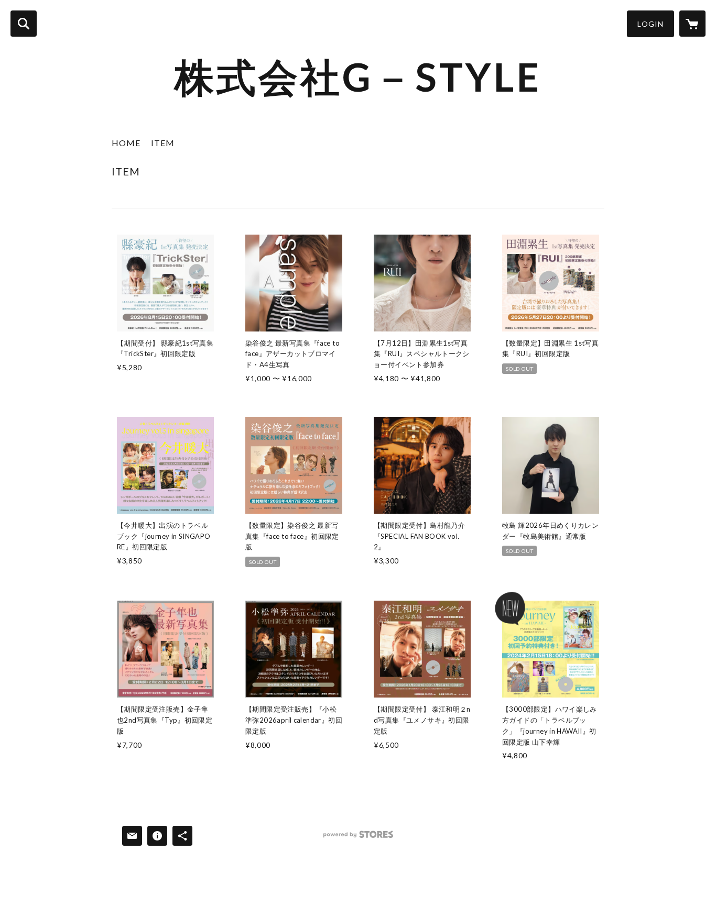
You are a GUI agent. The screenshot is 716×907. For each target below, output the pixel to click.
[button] (650, 23)
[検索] (23, 23)
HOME (126, 143)
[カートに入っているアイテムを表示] (692, 23)
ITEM (163, 143)
